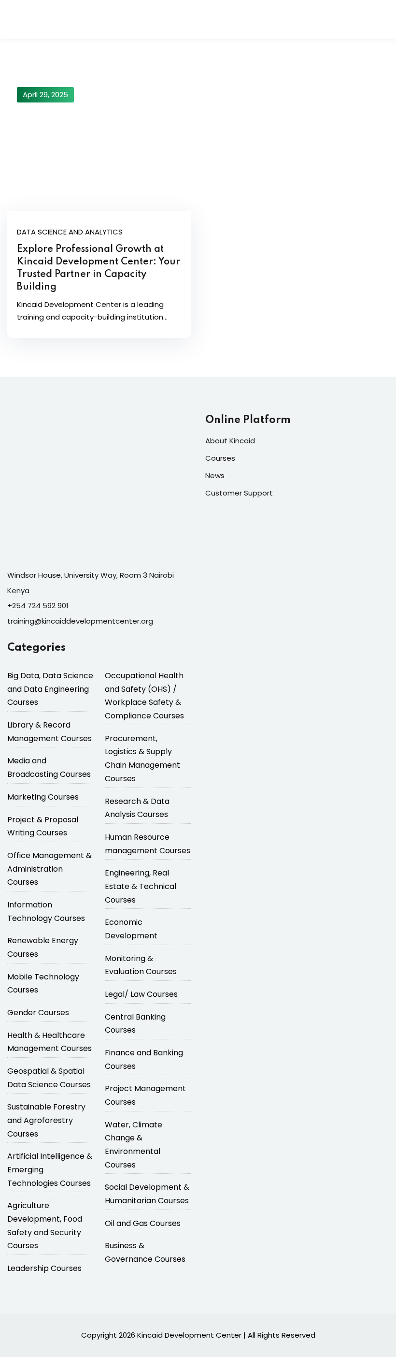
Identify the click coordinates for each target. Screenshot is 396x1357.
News (215, 475)
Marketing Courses (43, 797)
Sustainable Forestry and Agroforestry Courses (46, 1120)
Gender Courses (38, 1012)
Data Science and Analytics (70, 232)
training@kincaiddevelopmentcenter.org (80, 621)
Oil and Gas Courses (143, 1223)
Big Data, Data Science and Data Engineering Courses (50, 689)
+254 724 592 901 (38, 605)
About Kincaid (230, 441)
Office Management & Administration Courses (49, 869)
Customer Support (239, 493)
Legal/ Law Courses (141, 994)
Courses (220, 458)
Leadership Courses (44, 1268)
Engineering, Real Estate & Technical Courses (140, 886)
